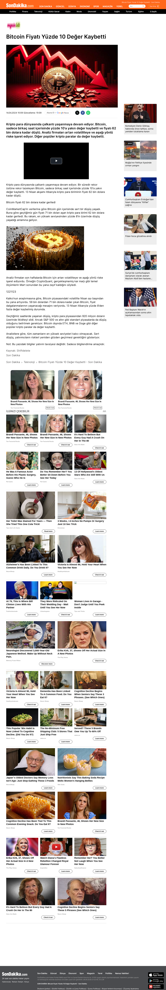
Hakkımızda (6, 982)
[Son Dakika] (19, 5)
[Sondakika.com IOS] (156, 974)
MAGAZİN (108, 6)
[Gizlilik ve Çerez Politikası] (76, 989)
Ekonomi (73, 973)
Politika (12, 11)
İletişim (20, 982)
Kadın (68, 11)
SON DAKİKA (45, 6)
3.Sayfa (153, 11)
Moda (79, 11)
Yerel (100, 973)
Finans (25, 11)
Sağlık (117, 11)
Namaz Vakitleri (122, 973)
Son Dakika (42, 973)
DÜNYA (72, 6)
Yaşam (105, 11)
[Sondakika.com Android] (156, 980)
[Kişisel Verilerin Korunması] (112, 989)
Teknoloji (38, 11)
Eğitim (141, 11)
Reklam (14, 982)
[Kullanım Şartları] (43, 989)
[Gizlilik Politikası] (58, 989)
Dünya (62, 973)
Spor (82, 973)
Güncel (53, 973)
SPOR (96, 6)
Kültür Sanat (54, 11)
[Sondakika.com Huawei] (156, 986)
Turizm (129, 11)
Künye (26, 982)
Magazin (91, 973)
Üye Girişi (153, 6)
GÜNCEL (60, 6)
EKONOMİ (85, 6)
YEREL (119, 6)
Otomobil (92, 11)
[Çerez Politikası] (94, 989)
